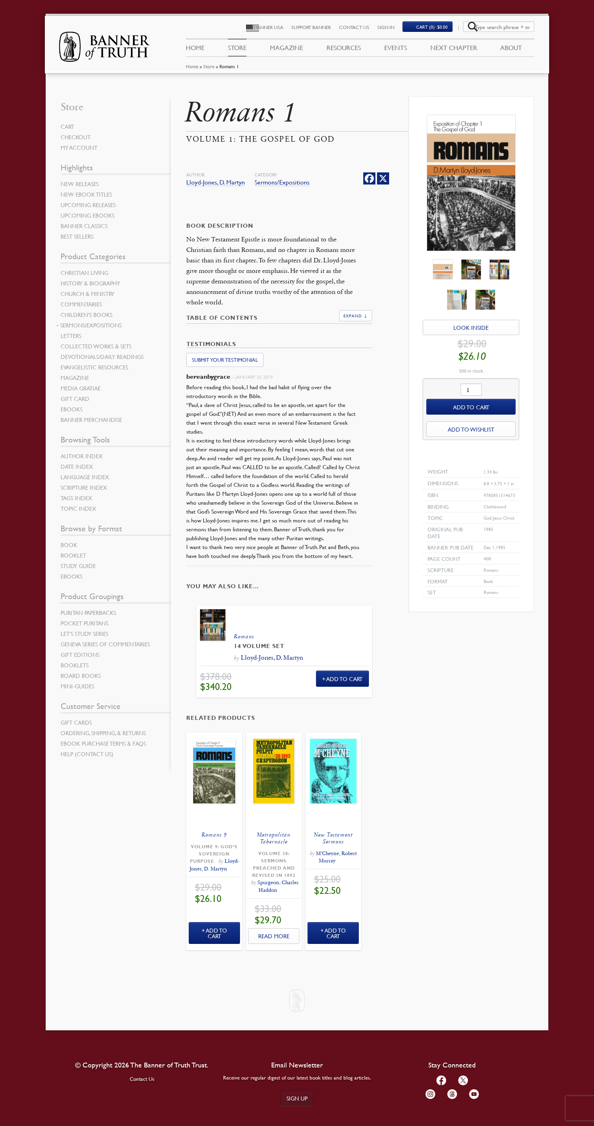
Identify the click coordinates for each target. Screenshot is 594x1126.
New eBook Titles (86, 194)
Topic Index (78, 508)
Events (395, 48)
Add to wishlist (471, 429)
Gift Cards (76, 722)
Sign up (297, 1098)
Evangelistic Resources (94, 367)
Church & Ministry (87, 293)
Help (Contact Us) (87, 754)
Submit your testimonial (225, 359)
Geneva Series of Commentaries (105, 644)
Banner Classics (84, 225)
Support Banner (311, 27)
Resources (343, 48)
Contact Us (354, 27)
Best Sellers (77, 236)
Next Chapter (453, 48)
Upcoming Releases (88, 204)
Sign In (385, 27)
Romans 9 (214, 834)
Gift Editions (80, 654)
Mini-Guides (77, 686)
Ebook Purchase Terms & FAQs (103, 743)
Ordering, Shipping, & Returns (103, 733)
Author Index (82, 456)
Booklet (73, 555)
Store (209, 66)
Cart (67, 126)
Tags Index (76, 498)
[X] (383, 178)
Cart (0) (432, 27)
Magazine (286, 48)
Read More (273, 935)
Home (192, 66)
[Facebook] (369, 178)
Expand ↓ (355, 315)
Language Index (85, 477)
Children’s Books (86, 314)
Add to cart (471, 407)
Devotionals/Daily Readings (102, 356)
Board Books (81, 675)
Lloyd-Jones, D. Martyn (215, 182)
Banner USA (268, 27)
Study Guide (78, 565)
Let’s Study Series (84, 633)
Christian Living (84, 272)
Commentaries (81, 304)
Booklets (74, 665)
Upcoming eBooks (87, 215)
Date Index (77, 466)
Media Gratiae (81, 388)
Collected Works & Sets (96, 346)
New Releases (80, 183)
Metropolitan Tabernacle (274, 838)
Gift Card (75, 398)
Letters (71, 335)
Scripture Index (84, 487)
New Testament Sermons (333, 838)
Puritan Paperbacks (88, 612)
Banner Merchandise (91, 419)
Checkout (76, 137)
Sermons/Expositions (282, 182)
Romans (244, 636)
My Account (79, 147)
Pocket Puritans (84, 623)
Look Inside (471, 327)
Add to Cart (344, 678)
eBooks (71, 409)
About (511, 48)
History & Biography (90, 283)
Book (69, 544)
